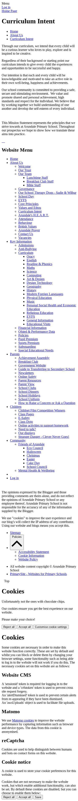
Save (38, 797)
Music (31, 301)
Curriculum (25, 252)
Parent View (26, 384)
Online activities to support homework (43, 425)
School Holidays (29, 395)
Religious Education (40, 313)
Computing (34, 275)
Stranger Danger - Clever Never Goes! (43, 436)
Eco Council (35, 448)
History (31, 290)
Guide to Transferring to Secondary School (46, 369)
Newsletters (26, 373)
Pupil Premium (28, 339)
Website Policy (28, 559)
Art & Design (36, 279)
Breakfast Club (28, 361)
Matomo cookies (23, 720)
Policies (23, 335)
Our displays (26, 433)
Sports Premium (28, 343)
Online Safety (27, 376)
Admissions (26, 245)
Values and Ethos (29, 207)
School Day (26, 196)
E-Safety (24, 418)
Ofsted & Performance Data (36, 331)
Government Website (32, 365)
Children (15, 406)
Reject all (9, 626)
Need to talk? (27, 429)
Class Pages (26, 414)
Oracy (31, 256)
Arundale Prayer (29, 230)
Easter (31, 459)
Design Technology (39, 283)
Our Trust (24, 170)
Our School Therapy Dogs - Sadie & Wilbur (47, 192)
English (32, 260)
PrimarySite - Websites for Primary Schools (38, 574)
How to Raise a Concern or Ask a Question (46, 403)
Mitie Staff (34, 185)
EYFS (22, 200)
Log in (6, 7)
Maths (31, 268)
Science (32, 271)
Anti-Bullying (27, 249)
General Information (40, 320)
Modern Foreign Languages (45, 294)
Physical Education (39, 298)
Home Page (9, 11)
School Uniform (29, 399)
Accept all (25, 626)
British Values (27, 226)
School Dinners (28, 391)
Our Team (25, 174)
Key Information (21, 241)
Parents (15, 354)
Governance (26, 189)
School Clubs (27, 388)
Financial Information (32, 328)
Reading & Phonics (39, 264)
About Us (16, 35)
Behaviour (25, 222)
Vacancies (24, 237)
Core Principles (28, 204)
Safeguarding (27, 346)
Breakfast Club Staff (40, 181)
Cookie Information (31, 555)
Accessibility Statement (33, 552)
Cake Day (33, 463)
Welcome (24, 166)
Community (18, 440)
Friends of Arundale (31, 444)
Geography (34, 286)
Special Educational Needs (35, 350)
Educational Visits (38, 324)
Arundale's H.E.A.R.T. (33, 215)
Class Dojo (25, 421)
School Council (37, 467)
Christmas (33, 455)
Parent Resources (29, 380)
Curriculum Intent (21, 39)
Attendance (25, 219)
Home (14, 31)
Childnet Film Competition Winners (41, 410)
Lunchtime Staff (37, 177)
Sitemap (15, 532)
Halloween (34, 451)
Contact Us (25, 234)
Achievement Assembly (34, 358)
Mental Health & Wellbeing (36, 470)
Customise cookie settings (51, 626)
